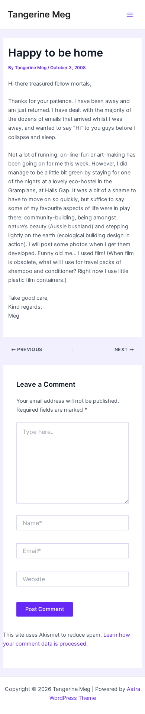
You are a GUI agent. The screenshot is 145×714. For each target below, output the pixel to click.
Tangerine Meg (39, 14)
